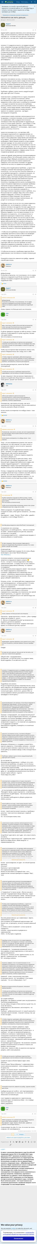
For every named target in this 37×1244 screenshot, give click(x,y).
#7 (35, 492)
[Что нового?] (31, 1)
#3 (35, 294)
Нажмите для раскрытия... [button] (19, 859)
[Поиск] (35, 1)
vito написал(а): (6, 495)
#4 (35, 319)
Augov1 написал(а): (7, 323)
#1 (35, 30)
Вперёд (21, 1134)
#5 (35, 390)
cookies (13, 1228)
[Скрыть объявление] (34, 6)
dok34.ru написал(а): (7, 297)
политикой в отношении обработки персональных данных (18, 1233)
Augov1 (4, 20)
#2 (35, 270)
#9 (35, 635)
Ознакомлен (18, 1238)
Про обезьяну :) (6, 554)
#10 (35, 1114)
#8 (35, 607)
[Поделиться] (33, 30)
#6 (35, 426)
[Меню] (2, 2)
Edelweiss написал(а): (7, 429)
